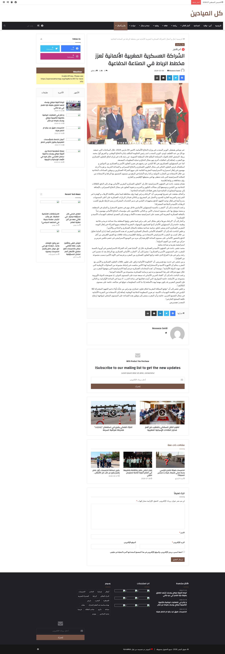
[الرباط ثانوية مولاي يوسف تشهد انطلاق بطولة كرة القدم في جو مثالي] (73, 106)
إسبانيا (100, 592)
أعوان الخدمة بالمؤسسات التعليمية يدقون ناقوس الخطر (52, 141)
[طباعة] (157, 77)
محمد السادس (104, 614)
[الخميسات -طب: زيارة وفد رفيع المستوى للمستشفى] (144, 607)
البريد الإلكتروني (178, 542)
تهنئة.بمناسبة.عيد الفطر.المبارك (99, 605)
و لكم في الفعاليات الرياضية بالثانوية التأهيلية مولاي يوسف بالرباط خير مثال (53, 117)
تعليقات (45, 92)
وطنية (157, 26)
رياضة (175, 26)
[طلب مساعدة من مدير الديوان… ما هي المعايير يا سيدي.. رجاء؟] (132, 607)
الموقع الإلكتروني (130, 542)
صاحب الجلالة (89, 609)
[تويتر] (175, 77)
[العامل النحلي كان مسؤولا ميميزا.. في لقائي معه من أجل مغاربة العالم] (71, 205)
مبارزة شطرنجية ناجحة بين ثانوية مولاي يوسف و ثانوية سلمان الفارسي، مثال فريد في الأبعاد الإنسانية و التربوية (52, 155)
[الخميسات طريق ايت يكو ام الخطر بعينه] (73, 131)
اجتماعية (197, 26)
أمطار (107, 592)
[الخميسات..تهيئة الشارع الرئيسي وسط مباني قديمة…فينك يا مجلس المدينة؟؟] (170, 460)
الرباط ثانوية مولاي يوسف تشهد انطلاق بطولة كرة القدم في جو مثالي (52, 105)
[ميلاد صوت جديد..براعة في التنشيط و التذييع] (120, 607)
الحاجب (91, 592)
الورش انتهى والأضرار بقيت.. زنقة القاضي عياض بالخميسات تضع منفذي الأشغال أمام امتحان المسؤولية (71, 248)
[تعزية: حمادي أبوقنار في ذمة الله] (144, 592)
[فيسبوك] (182, 77)
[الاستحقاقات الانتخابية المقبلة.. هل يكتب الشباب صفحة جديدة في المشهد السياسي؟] (49, 205)
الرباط (95, 596)
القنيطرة (106, 600)
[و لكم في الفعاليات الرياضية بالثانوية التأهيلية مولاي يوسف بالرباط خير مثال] (73, 118)
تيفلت (83, 605)
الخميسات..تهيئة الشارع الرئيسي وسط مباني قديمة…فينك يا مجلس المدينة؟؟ (171, 473)
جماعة (107, 609)
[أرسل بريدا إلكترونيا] (168, 71)
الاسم (182, 532)
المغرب (97, 600)
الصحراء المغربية (83, 596)
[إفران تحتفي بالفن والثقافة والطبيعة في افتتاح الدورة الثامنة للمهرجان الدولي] (137, 460)
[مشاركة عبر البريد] (163, 77)
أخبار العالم (186, 26)
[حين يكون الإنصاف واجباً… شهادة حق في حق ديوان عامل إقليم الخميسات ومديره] (49, 235)
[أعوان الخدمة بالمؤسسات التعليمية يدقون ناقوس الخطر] (73, 143)
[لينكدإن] (169, 77)
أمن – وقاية (208, 26)
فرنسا (80, 609)
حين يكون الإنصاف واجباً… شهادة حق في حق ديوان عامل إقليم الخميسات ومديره (50, 247)
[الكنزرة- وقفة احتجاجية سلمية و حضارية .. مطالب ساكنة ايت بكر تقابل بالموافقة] (120, 600)
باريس (89, 600)
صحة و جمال (145, 26)
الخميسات (82, 592)
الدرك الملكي (104, 596)
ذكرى (99, 609)
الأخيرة (61, 92)
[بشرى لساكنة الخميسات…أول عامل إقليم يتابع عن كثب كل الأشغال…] (105, 460)
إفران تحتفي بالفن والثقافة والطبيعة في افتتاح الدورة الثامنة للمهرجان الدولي (137, 473)
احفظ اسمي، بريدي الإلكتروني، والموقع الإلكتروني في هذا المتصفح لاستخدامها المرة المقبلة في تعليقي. (146, 552)
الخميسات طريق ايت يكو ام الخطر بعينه (53, 129)
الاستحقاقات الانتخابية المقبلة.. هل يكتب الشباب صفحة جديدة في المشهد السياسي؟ (50, 218)
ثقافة (166, 26)
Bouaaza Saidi (174, 71)
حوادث (133, 26)
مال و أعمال (121, 26)
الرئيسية (218, 26)
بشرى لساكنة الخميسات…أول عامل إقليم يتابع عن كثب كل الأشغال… (106, 471)
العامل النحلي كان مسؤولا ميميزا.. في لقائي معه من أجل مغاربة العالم (72, 218)
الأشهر (76, 92)
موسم (94, 614)
